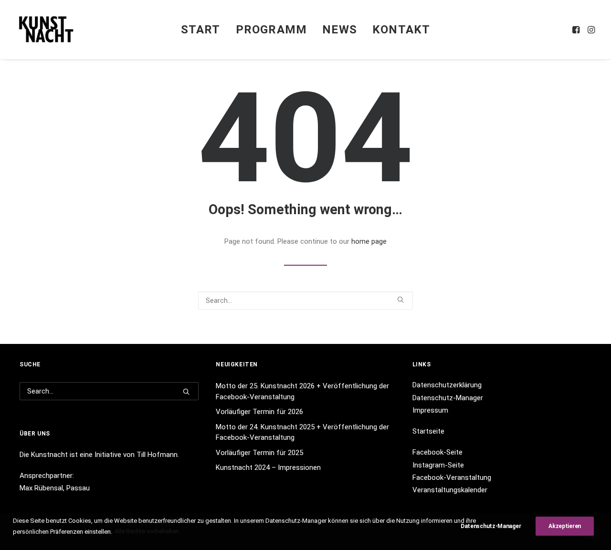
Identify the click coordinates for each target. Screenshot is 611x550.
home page (369, 241)
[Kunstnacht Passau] (46, 29)
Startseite (428, 431)
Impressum (430, 410)
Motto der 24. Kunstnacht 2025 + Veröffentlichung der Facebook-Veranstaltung (302, 432)
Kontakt (401, 29)
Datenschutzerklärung (447, 385)
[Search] (305, 300)
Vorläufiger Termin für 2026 (259, 411)
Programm (271, 29)
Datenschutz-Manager (447, 398)
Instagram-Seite (438, 465)
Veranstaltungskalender (449, 490)
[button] (577, 29)
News (339, 29)
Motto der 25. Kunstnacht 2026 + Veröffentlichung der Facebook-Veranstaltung (302, 391)
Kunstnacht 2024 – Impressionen (268, 467)
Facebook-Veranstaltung (451, 477)
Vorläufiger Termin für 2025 (259, 452)
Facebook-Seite (437, 452)
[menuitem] (200, 29)
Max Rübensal (41, 488)
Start (201, 29)
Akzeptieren (564, 526)
